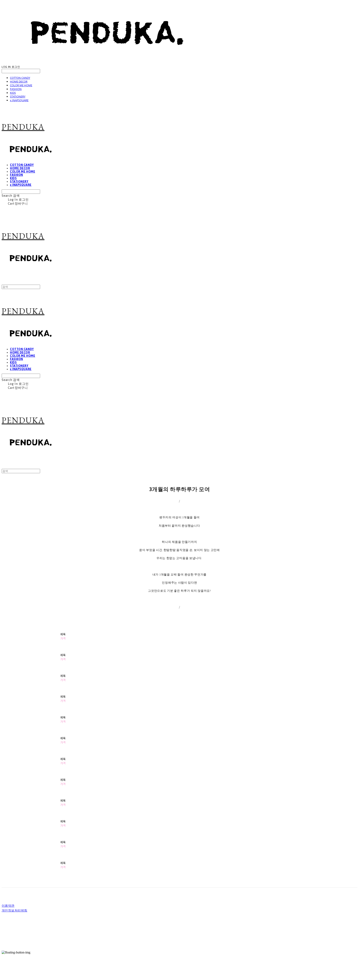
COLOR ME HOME (21, 85)
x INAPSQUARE (19, 100)
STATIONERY (17, 96)
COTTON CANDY (20, 78)
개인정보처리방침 (14, 910)
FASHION (16, 89)
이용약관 (8, 905)
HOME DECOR (18, 81)
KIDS (13, 93)
